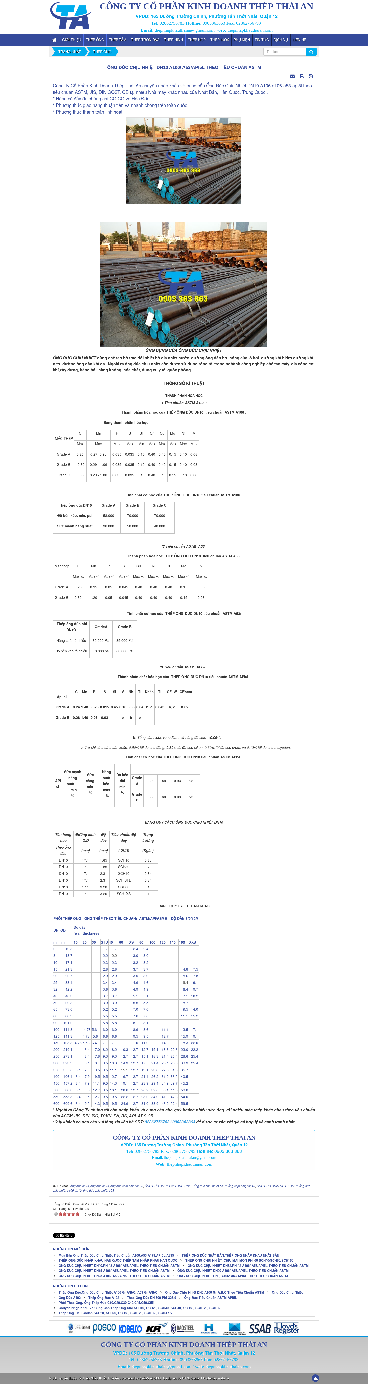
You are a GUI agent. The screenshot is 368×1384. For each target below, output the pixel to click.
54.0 (183, 1096)
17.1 (66, 962)
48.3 (66, 995)
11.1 (193, 1002)
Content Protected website (210, 1378)
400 (56, 1076)
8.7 (183, 1002)
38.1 (164, 1089)
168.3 (66, 1042)
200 (56, 1049)
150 (56, 1042)
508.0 (66, 1089)
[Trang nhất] (54, 40)
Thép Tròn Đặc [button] (145, 39)
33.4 (66, 982)
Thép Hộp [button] (197, 39)
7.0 (133, 1009)
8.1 (133, 1022)
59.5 (183, 1103)
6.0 (104, 1029)
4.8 (183, 969)
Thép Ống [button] (95, 39)
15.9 (183, 1036)
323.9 (66, 1063)
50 (55, 1002)
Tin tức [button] (262, 39)
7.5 (193, 969)
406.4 (66, 1076)
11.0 (133, 1042)
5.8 (104, 1022)
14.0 (193, 1009)
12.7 (164, 1036)
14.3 (164, 1042)
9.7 (193, 989)
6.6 (104, 1036)
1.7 (104, 948)
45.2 (183, 1083)
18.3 (183, 1042)
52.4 (174, 1103)
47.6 (174, 1096)
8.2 (104, 1049)
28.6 (183, 1056)
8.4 (96, 1063)
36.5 (174, 1076)
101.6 (66, 1022)
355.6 (66, 1069)
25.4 (174, 1056)
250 (56, 1056)
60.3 (66, 1002)
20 (55, 975)
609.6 (66, 1103)
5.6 (183, 975)
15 (55, 969)
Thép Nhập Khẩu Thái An (101, 1378)
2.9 (104, 975)
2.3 (104, 962)
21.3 (66, 969)
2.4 (133, 948)
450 (56, 1083)
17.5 (143, 1063)
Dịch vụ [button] (281, 39)
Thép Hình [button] (173, 39)
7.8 (193, 975)
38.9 (153, 1103)
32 (55, 989)
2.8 (104, 969)
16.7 (123, 1076)
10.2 (193, 995)
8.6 (133, 1029)
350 (56, 1069)
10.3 (66, 948)
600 (56, 1103)
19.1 (193, 1036)
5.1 (133, 995)
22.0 (193, 1042)
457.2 (66, 1083)
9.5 (183, 1009)
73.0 (66, 1009)
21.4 (164, 1056)
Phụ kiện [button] (242, 39)
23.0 (183, 1049)
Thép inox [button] (219, 39)
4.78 (87, 1029)
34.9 (164, 1083)
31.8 (174, 1069)
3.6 (104, 989)
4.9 (133, 989)
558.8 (66, 1096)
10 (55, 962)
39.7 (174, 1083)
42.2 (66, 989)
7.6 (133, 1015)
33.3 (183, 1063)
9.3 (104, 1056)
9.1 (193, 982)
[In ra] (302, 75)
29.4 (153, 1083)
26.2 (153, 1076)
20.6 (174, 1049)
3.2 (133, 962)
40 (55, 995)
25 (55, 982)
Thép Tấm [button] (117, 39)
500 (56, 1089)
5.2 (104, 1009)
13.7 (66, 955)
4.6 (133, 982)
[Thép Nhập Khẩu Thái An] (71, 14)
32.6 (153, 1089)
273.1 (66, 1056)
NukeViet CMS (150, 1378)
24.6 (123, 1103)
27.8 (164, 1069)
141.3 (66, 1036)
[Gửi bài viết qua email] (293, 75)
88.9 (66, 1015)
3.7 (133, 969)
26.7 (66, 975)
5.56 (87, 1042)
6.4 (183, 989)
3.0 (133, 955)
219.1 (66, 1049)
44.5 (174, 1089)
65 (55, 1009)
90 (55, 1022)
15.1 (153, 1049)
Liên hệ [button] (299, 39)
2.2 (104, 955)
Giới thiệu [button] (71, 39)
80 (55, 1015)
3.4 (104, 982)
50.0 (183, 1089)
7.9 (86, 1069)
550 (56, 1096)
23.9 (143, 1083)
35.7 (183, 1069)
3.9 (133, 975)
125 (56, 1036)
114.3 (66, 1029)
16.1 (113, 1089)
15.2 (193, 1015)
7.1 (183, 995)
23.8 (153, 1069)
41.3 (164, 1096)
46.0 (164, 1103)
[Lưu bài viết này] (311, 75)
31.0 (164, 1076)
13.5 (183, 1029)
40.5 (183, 1076)
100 (56, 1029)
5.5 (133, 1002)
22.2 (193, 1049)
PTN (185, 1378)
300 (56, 1063)
